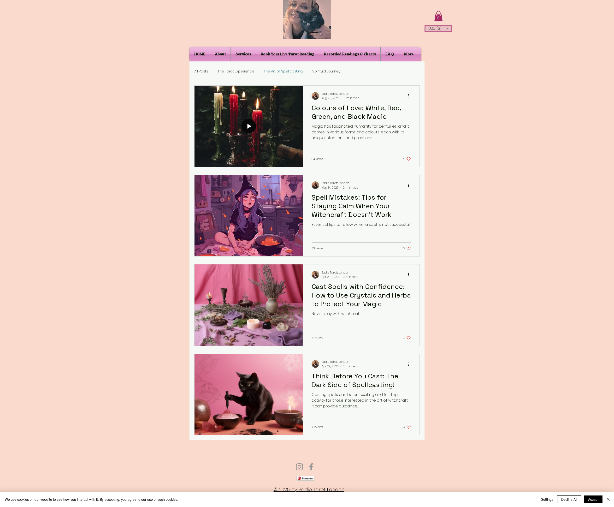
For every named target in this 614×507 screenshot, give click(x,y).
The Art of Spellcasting (283, 71)
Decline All (569, 499)
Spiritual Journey (326, 71)
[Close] (608, 499)
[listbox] (438, 28)
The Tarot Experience (236, 71)
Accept (593, 499)
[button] (438, 16)
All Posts (201, 71)
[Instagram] (299, 466)
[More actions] (410, 96)
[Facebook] (311, 466)
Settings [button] (547, 499)
